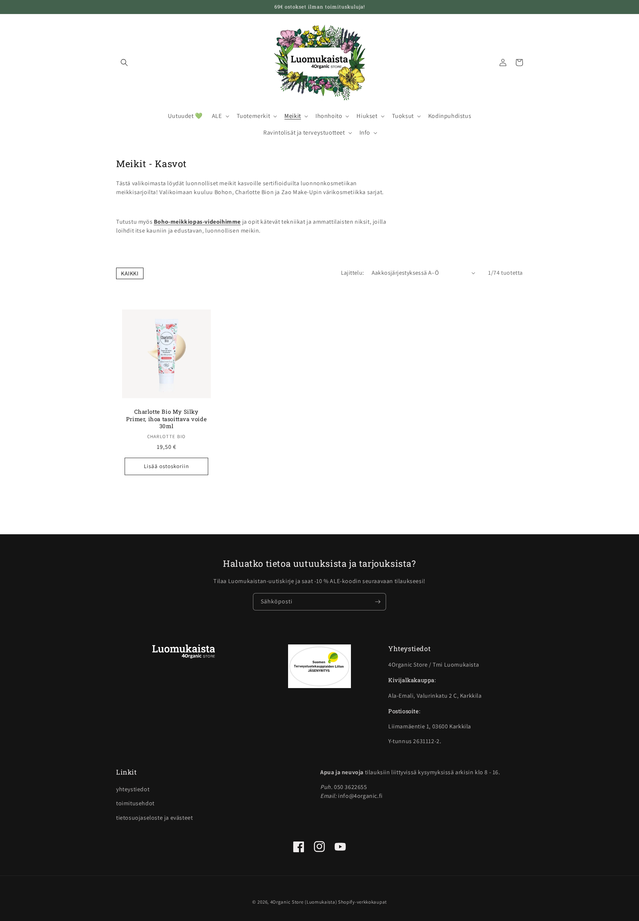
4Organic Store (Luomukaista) (303, 902)
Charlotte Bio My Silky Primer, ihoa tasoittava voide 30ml (166, 419)
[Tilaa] (377, 601)
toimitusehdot (135, 803)
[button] (124, 62)
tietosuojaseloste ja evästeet (154, 818)
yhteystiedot (132, 789)
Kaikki (130, 273)
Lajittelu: (352, 273)
